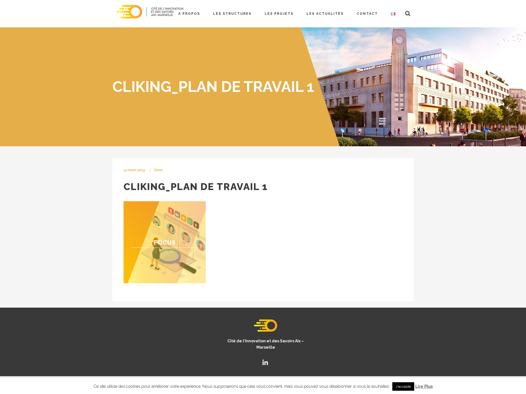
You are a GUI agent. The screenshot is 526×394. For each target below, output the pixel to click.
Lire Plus (424, 386)
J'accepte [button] (403, 386)
